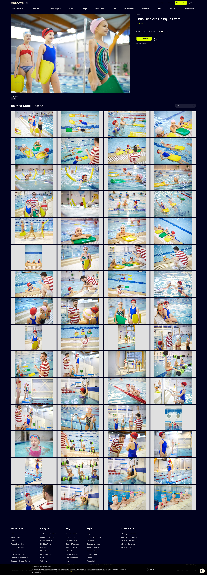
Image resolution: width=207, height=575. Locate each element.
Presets (36, 9)
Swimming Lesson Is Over (20, 135)
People (13, 98)
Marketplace (15, 537)
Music (114, 9)
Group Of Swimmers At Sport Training (70, 375)
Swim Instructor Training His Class (162, 348)
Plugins (173, 9)
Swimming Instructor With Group (22, 375)
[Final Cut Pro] (76, 547)
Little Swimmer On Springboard (161, 481)
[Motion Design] (77, 554)
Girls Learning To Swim (112, 135)
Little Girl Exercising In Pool (67, 508)
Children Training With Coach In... (115, 295)
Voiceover (100, 9)
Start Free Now (180, 3)
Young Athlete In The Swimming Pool (23, 481)
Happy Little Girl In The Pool (160, 321)
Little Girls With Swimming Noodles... (70, 188)
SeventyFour (142, 23)
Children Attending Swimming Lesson (116, 161)
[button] (79, 573)
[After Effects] (76, 537)
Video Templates (17, 9)
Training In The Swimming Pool (114, 268)
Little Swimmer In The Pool (67, 268)
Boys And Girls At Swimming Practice (163, 428)
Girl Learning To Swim (158, 188)
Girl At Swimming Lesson (112, 241)
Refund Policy (92, 551)
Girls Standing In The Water (160, 241)
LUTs (71, 9)
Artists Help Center (94, 537)
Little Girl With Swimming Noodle (22, 188)
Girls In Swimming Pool (112, 321)
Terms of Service (93, 547)
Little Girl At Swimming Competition (162, 454)
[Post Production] (78, 558)
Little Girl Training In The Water (68, 401)
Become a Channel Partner (21, 561)
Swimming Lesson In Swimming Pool (116, 348)
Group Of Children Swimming (21, 268)
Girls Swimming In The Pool (160, 295)
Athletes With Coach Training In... (22, 428)
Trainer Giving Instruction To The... (69, 295)
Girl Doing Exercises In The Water (115, 481)
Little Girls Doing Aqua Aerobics (68, 481)
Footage (84, 9)
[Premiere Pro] (76, 541)
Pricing (13, 551)
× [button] (205, 566)
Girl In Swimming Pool (65, 241)
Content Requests (17, 547)
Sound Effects (129, 9)
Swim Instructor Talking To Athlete (115, 454)
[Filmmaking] (75, 551)
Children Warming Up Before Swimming (117, 375)
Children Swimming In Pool (67, 135)
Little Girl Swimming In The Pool (68, 428)
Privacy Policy (92, 554)
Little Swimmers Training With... (68, 161)
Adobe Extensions (17, 544)
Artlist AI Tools (189, 9)
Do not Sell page (68, 571)
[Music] (71, 561)
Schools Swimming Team (159, 508)
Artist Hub (90, 541)
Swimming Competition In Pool (21, 401)
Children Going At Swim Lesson (21, 241)
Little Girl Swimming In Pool (160, 401)
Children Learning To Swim (160, 161)
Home (13, 534)
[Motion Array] (76, 534)
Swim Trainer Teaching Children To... (69, 321)
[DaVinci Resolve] (78, 544)
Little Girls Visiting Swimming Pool (115, 215)
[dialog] (103, 569)
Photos (159, 9)
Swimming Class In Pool (159, 215)
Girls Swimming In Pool (19, 161)
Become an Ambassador (20, 558)
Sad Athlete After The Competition (22, 508)
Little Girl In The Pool (18, 348)
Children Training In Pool (112, 428)
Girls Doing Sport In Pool (159, 375)
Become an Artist (93, 544)
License (90, 558)
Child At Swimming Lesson (20, 295)
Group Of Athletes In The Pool (21, 321)
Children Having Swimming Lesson (69, 348)
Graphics (145, 9)
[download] (54, 135)
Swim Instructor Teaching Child (161, 268)
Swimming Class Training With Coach (70, 454)
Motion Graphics (55, 9)
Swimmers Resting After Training (162, 135)
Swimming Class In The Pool (113, 401)
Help (88, 534)
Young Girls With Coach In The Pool (22, 215)
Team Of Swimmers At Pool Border (115, 508)
